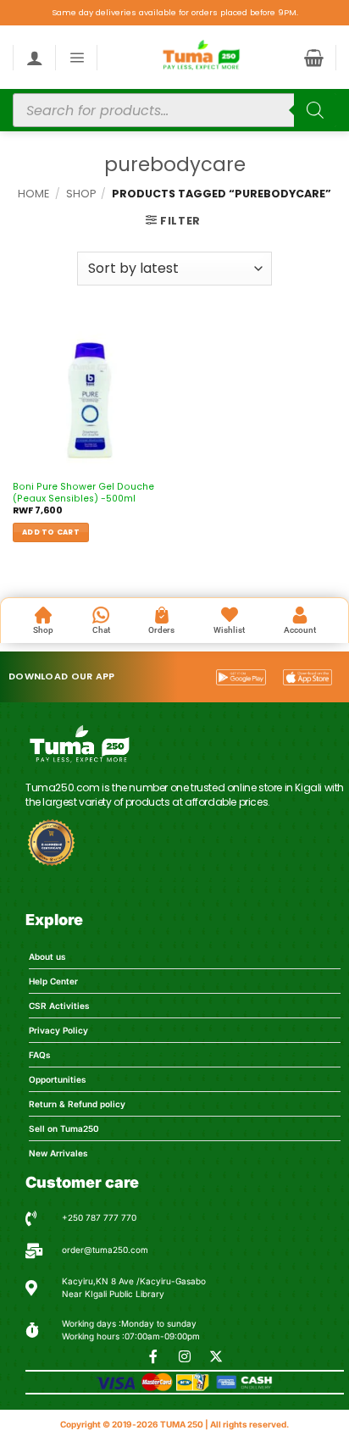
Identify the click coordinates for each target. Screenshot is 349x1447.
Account (300, 630)
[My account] (34, 57)
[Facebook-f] (153, 1356)
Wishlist (229, 630)
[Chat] (100, 615)
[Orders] (161, 615)
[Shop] (43, 615)
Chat (101, 630)
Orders (161, 630)
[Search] (315, 110)
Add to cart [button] (51, 532)
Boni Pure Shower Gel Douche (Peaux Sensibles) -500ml (83, 493)
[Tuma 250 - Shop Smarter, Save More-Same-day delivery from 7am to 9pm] (200, 57)
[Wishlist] (229, 615)
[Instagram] (184, 1356)
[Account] (299, 615)
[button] (77, 57)
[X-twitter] (216, 1356)
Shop (81, 193)
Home (33, 193)
